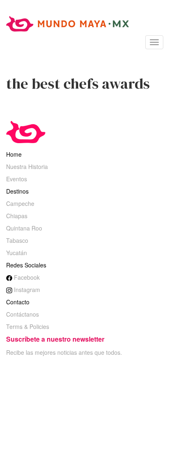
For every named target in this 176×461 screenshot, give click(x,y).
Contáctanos (22, 314)
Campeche (20, 203)
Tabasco (17, 240)
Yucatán (16, 253)
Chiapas (16, 216)
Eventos (16, 179)
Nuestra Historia (27, 166)
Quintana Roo (24, 228)
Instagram (26, 289)
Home (14, 154)
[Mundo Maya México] (67, 23)
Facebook (26, 277)
